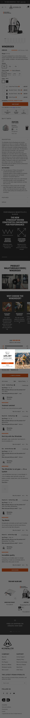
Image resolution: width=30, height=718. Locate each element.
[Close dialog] (29, 350)
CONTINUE (7, 363)
